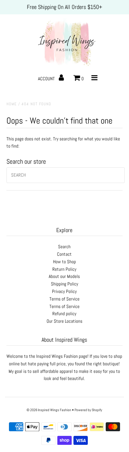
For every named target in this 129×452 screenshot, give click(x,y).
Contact (64, 254)
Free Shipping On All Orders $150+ (64, 7)
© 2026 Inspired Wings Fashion (49, 410)
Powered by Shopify (88, 410)
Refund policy (64, 314)
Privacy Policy (64, 291)
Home (11, 103)
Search (64, 247)
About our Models (64, 276)
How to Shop (64, 262)
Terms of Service (64, 299)
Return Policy (64, 269)
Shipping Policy (64, 284)
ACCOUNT (47, 79)
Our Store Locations (64, 321)
